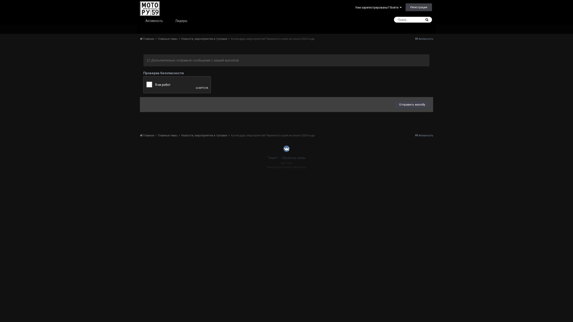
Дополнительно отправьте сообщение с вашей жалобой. (194, 60)
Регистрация (418, 7)
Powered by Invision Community (286, 167)
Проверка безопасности (163, 73)
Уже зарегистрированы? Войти (377, 7)
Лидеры (181, 21)
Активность (154, 21)
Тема (272, 158)
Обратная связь (294, 158)
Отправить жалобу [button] (412, 104)
